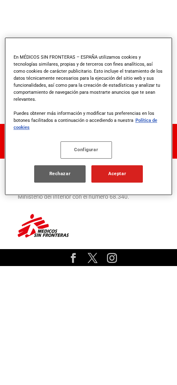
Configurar (86, 150)
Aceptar (117, 174)
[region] (89, 116)
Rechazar (60, 174)
